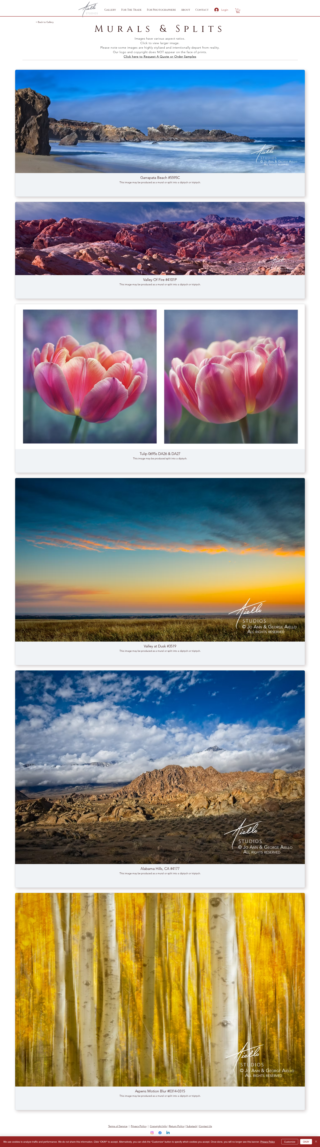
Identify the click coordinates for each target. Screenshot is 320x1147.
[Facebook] (160, 1133)
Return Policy (176, 1126)
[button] (131, 10)
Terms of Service (118, 1126)
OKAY (306, 1141)
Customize (289, 1141)
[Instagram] (152, 1133)
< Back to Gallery (45, 22)
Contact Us (205, 1126)
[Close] (316, 1141)
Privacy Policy (138, 1126)
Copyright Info (158, 1126)
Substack (191, 1126)
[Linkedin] (168, 1133)
